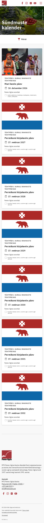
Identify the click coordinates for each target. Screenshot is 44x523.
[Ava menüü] (40, 3)
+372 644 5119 (7, 486)
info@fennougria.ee (9, 489)
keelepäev (26, 95)
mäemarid (33, 95)
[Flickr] (31, 3)
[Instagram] (26, 3)
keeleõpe (20, 95)
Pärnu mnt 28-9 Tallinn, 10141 (12, 484)
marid (9, 96)
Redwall (5, 519)
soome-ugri (24, 149)
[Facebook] (22, 3)
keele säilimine (12, 95)
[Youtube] (35, 3)
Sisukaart (5, 515)
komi (18, 149)
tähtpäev (14, 96)
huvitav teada (12, 149)
